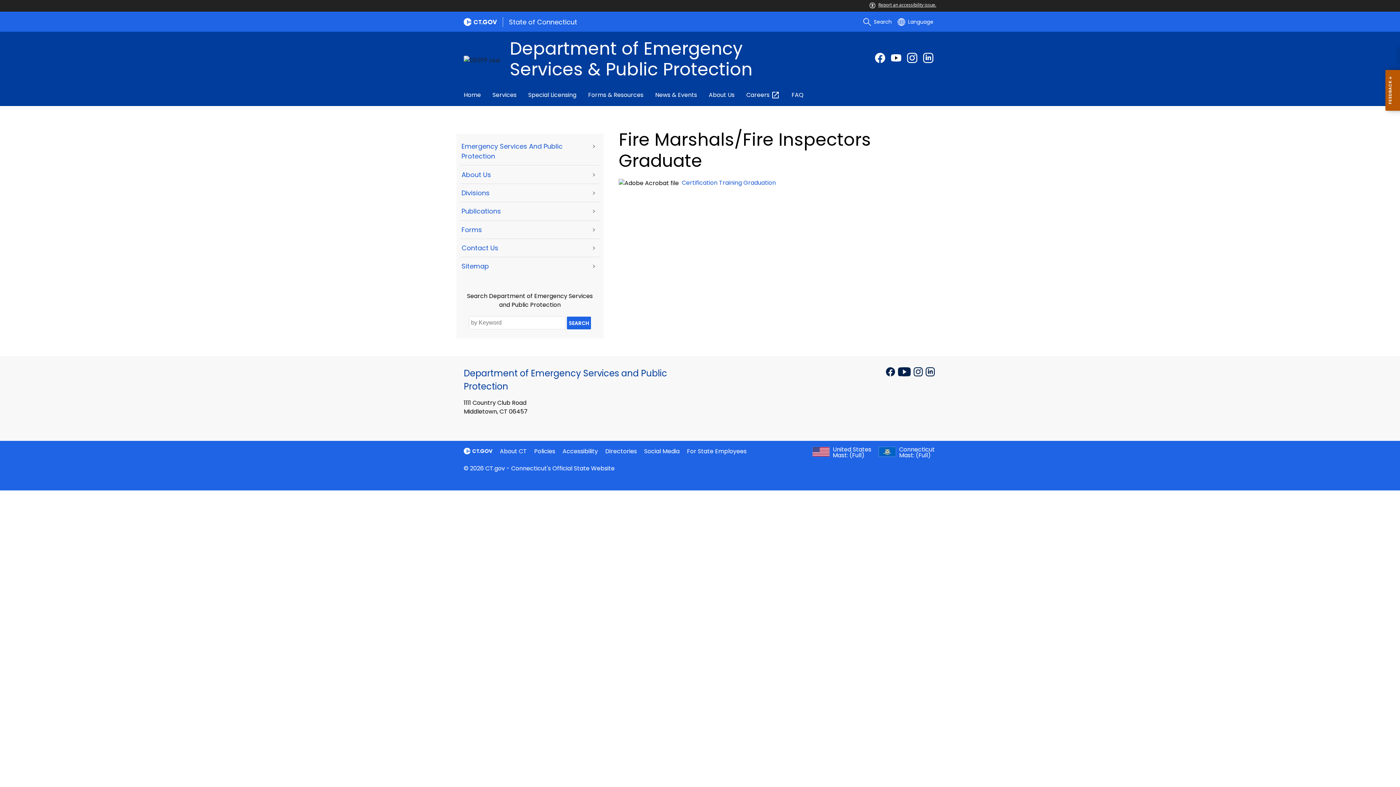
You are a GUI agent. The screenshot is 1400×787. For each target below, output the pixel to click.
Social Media (662, 451)
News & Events (676, 95)
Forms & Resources (615, 95)
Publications (481, 211)
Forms (472, 229)
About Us (722, 95)
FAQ (798, 95)
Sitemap (475, 266)
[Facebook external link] (880, 58)
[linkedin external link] (928, 58)
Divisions (476, 192)
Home (472, 95)
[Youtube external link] (896, 58)
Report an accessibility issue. (907, 5)
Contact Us (480, 247)
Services (505, 95)
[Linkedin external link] (930, 371)
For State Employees (717, 451)
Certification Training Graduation (729, 183)
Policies (544, 451)
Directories (621, 451)
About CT (513, 451)
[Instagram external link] (912, 58)
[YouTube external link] (905, 371)
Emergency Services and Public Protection (512, 151)
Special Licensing (552, 95)
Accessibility (580, 451)
